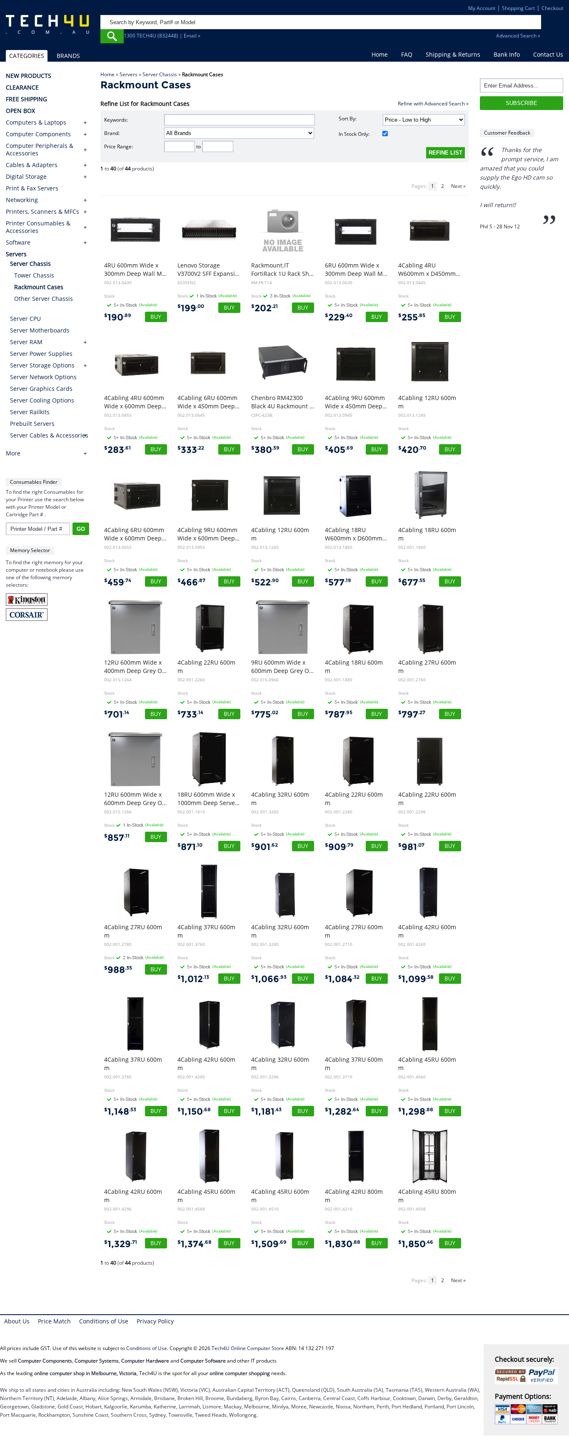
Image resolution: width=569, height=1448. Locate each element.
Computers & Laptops (36, 122)
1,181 (266, 1111)
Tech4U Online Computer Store (248, 1348)
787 (338, 714)
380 (265, 449)
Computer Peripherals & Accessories (39, 149)
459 (117, 582)
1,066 (269, 979)
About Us (17, 1321)
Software (18, 242)
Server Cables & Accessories (49, 435)
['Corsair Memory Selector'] (26, 619)
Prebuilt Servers (32, 424)
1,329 (120, 1244)
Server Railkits (30, 412)
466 (191, 582)
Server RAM (26, 342)
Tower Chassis (34, 275)
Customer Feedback (507, 132)
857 (117, 837)
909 (339, 847)
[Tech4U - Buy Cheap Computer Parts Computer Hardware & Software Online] (48, 28)
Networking (22, 200)
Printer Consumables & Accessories (38, 227)
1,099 (416, 979)
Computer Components (38, 134)
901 (264, 847)
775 (264, 714)
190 (117, 317)
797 (411, 714)
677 (411, 582)
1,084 (342, 979)
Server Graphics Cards (41, 389)
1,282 (342, 1111)
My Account (481, 8)
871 (189, 847)
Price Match (54, 1321)
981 (411, 847)
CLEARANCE (22, 87)
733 (190, 714)
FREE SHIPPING (26, 99)
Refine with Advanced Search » (433, 103)
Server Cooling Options (42, 400)
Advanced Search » (518, 35)
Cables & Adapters (31, 165)
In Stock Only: (354, 134)
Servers (128, 74)
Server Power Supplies (41, 354)
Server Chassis (159, 74)
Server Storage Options (42, 365)
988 (118, 969)
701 (116, 714)
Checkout (552, 8)
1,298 (415, 1111)
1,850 (415, 1244)
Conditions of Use (103, 1321)
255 (411, 317)
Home (380, 54)
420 (412, 449)
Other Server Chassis (43, 299)
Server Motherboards (40, 330)
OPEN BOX (20, 111)
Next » (458, 186)
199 (190, 308)
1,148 (120, 1111)
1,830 (342, 1244)
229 (338, 317)
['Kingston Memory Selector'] (26, 604)
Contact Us (548, 54)
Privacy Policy (155, 1321)
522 (265, 582)
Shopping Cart (518, 8)
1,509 (269, 1244)
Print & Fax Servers (32, 188)
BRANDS (68, 56)
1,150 (194, 1111)
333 (190, 449)
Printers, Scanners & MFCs (42, 211)
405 (339, 449)
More (13, 453)
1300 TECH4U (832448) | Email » (162, 35)
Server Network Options (43, 377)
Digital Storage (26, 176)
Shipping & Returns (453, 54)
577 (338, 582)
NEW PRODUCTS (28, 76)
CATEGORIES (26, 56)
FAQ (406, 54)
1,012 (193, 979)
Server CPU (25, 319)
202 (264, 308)
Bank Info (507, 54)
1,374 (194, 1244)
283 (117, 449)
